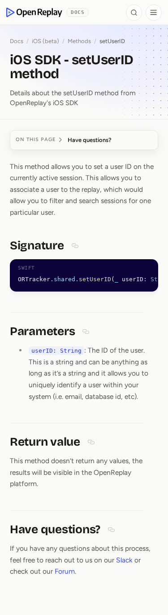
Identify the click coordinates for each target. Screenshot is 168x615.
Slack (124, 560)
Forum (65, 571)
